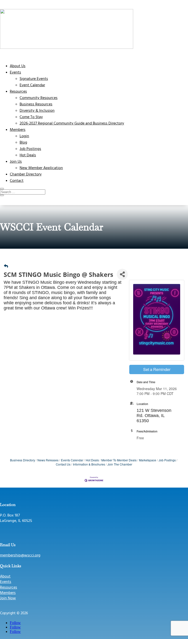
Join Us (16, 162)
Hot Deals (28, 155)
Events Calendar (72, 460)
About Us (17, 66)
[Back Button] (6, 266)
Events (15, 72)
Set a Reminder (156, 369)
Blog (23, 142)
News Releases (48, 460)
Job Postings (30, 149)
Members (17, 130)
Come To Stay (31, 117)
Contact (17, 181)
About (5, 576)
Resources (18, 91)
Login (24, 136)
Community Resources (39, 98)
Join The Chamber (119, 464)
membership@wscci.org (20, 555)
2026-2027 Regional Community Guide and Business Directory (72, 123)
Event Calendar (32, 85)
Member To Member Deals (119, 460)
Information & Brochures (89, 464)
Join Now (8, 598)
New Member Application (41, 168)
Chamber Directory (26, 174)
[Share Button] (122, 274)
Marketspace (147, 460)
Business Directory (22, 460)
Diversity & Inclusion (37, 111)
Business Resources (36, 104)
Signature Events (34, 79)
